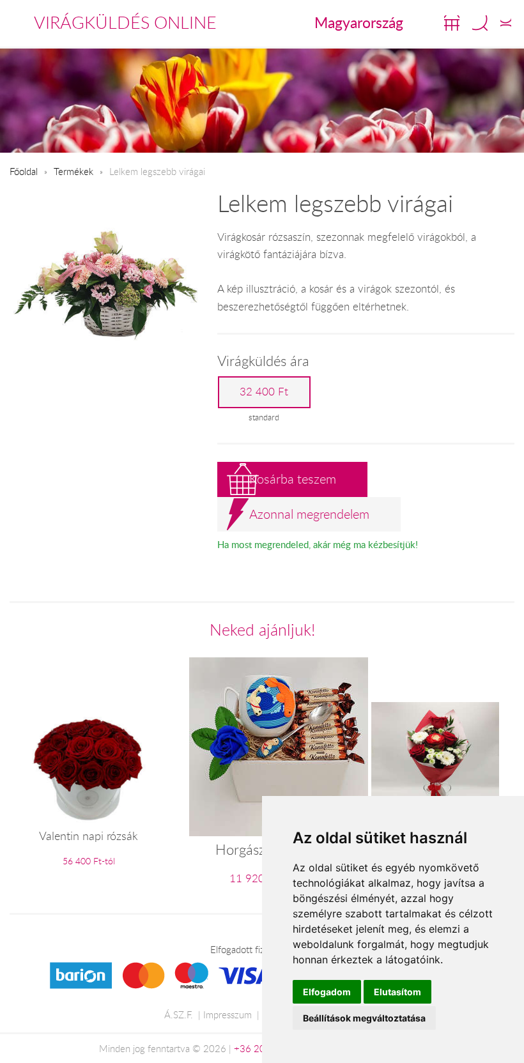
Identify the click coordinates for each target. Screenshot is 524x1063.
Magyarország (358, 22)
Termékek (73, 171)
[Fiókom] (505, 23)
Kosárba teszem (292, 478)
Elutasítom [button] (397, 991)
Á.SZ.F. (178, 1014)
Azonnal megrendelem (309, 514)
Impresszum (227, 1014)
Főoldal (24, 171)
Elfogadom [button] (327, 991)
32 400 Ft (264, 392)
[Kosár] (451, 23)
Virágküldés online (125, 22)
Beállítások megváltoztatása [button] (364, 1018)
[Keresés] (480, 23)
